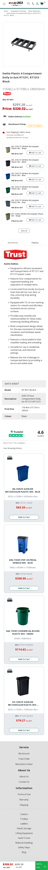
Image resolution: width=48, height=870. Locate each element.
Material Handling (24, 842)
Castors (24, 814)
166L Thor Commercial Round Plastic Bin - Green (23, 632)
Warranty (24, 799)
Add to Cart (24, 517)
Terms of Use (24, 794)
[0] (41, 4)
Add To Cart (36, 152)
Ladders (24, 823)
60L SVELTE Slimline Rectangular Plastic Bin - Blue (22, 490)
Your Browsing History (12, 448)
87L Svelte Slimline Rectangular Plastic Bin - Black (22, 704)
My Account (24, 753)
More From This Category (14, 443)
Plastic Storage (24, 828)
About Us (24, 776)
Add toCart (39, 865)
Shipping (34, 242)
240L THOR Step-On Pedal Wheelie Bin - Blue (22, 561)
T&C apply (25, 137)
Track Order (24, 758)
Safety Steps (24, 847)
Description (13, 242)
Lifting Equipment (24, 833)
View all (24, 230)
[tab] (13, 242)
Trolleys (24, 818)
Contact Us (24, 781)
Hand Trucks (24, 838)
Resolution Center (24, 764)
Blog (24, 852)
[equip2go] (16, 3)
